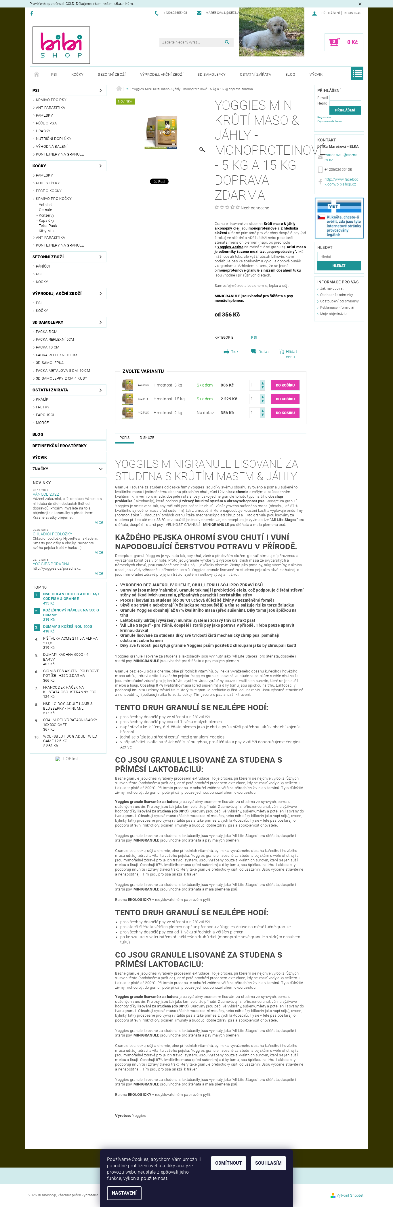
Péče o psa (46, 123)
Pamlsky (44, 115)
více (99, 522)
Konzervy (46, 215)
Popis (124, 438)
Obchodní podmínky (336, 295)
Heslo (322, 103)
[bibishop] (61, 45)
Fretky (43, 407)
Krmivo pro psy (51, 100)
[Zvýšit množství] (262, 382)
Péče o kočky (49, 191)
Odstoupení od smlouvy (339, 301)
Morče (42, 422)
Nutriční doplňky (53, 139)
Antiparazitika (50, 107)
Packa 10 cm (48, 347)
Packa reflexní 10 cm (56, 355)
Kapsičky (46, 220)
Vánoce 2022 (46, 494)
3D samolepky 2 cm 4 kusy (61, 378)
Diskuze (147, 438)
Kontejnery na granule (60, 154)
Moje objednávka (334, 314)
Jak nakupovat (332, 289)
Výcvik (316, 74)
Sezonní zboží (111, 74)
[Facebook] (33, 13)
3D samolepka (50, 363)
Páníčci (43, 266)
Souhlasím (268, 1163)
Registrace (353, 13)
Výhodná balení (51, 146)
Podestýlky (48, 183)
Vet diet (45, 204)
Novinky (42, 482)
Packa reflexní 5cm (55, 339)
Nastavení (124, 1193)
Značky (41, 469)
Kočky (77, 74)
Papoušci (45, 415)
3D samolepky (212, 74)
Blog (290, 74)
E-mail (322, 98)
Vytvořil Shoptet (350, 1195)
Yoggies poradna (51, 564)
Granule (45, 210)
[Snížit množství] (262, 388)
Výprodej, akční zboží (162, 74)
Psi (54, 74)
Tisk (235, 351)
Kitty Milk (46, 231)
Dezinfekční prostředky (60, 446)
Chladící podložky (52, 534)
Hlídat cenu (291, 354)
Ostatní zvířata (255, 74)
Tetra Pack (48, 225)
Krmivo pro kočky (54, 198)
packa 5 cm (46, 331)
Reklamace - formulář (337, 308)
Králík (42, 399)
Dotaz (264, 351)
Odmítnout (228, 1163)
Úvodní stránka (37, 74)
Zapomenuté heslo (329, 121)
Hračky (43, 131)
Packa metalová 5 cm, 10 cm (63, 370)
